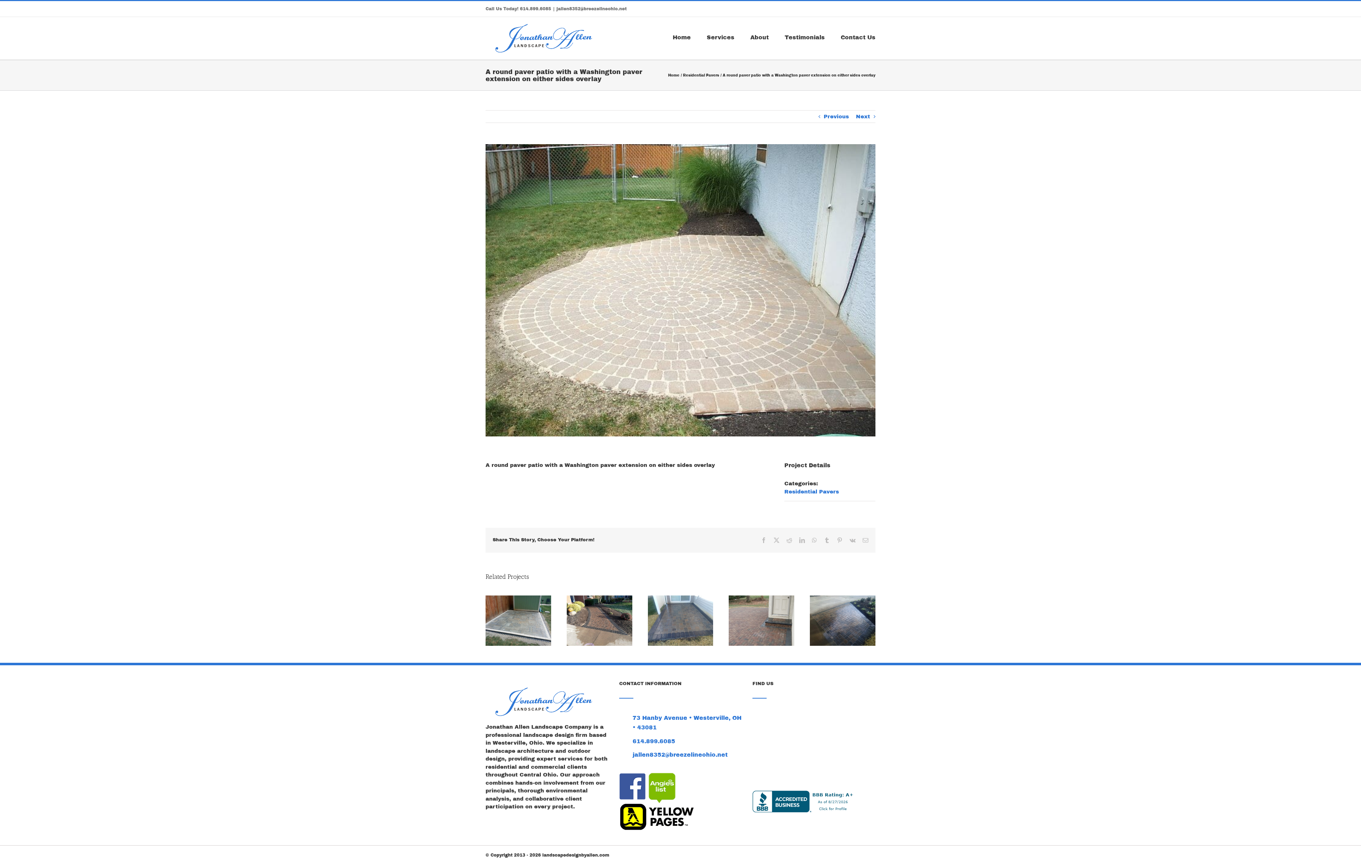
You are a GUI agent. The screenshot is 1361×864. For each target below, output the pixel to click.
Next (863, 116)
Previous (836, 116)
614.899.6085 (535, 8)
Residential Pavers (811, 492)
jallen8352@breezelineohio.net (591, 8)
